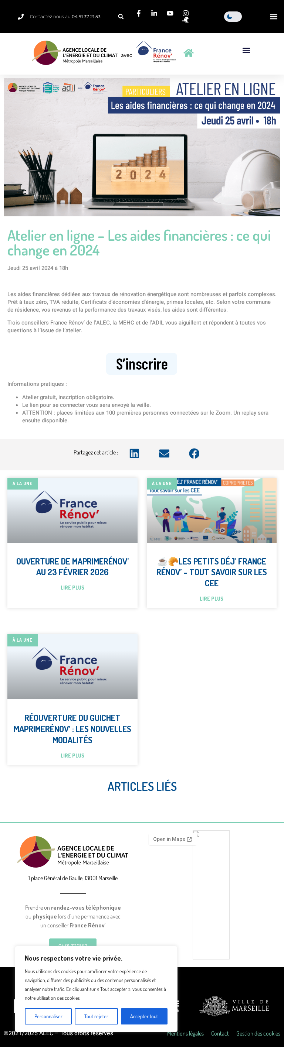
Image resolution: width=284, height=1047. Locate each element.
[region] (96, 989)
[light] (233, 16)
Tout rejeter (96, 1016)
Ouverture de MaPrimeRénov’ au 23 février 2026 (72, 566)
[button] (120, 16)
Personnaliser (48, 1016)
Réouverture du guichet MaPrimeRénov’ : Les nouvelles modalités (72, 728)
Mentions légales (185, 1033)
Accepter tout (144, 1016)
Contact (220, 1033)
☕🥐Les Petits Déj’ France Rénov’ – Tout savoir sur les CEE (211, 572)
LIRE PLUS (72, 588)
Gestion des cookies (258, 1033)
